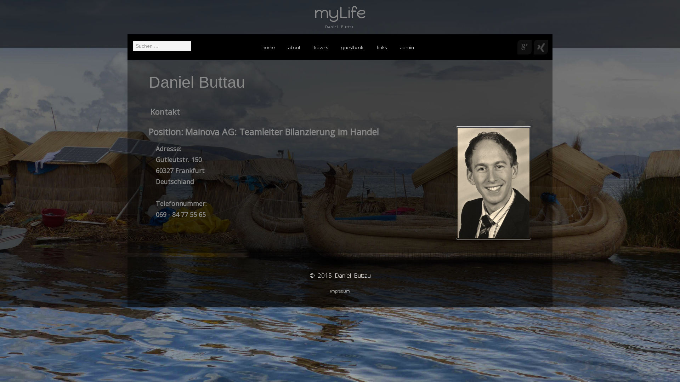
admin (407, 47)
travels (321, 47)
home (268, 47)
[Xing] (541, 47)
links (382, 47)
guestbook (352, 47)
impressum (340, 291)
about (294, 47)
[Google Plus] (524, 47)
